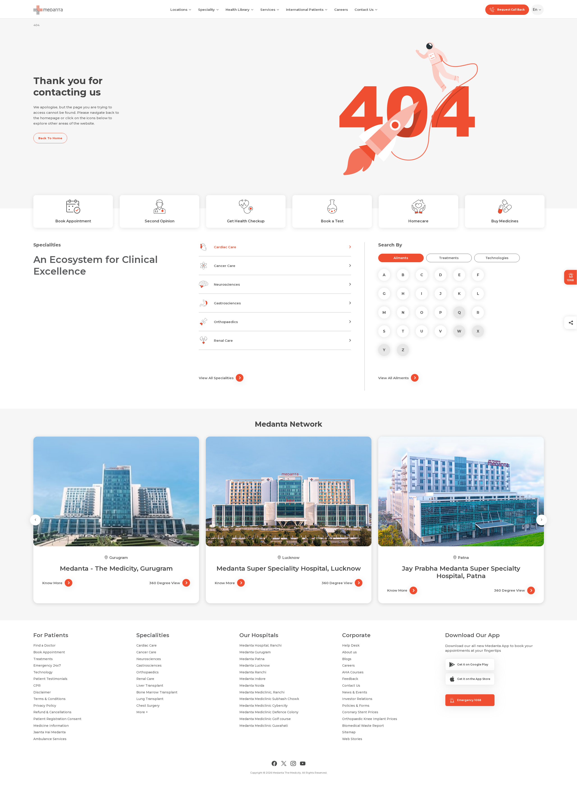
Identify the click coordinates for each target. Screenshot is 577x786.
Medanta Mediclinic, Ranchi (261, 692)
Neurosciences (148, 659)
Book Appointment (49, 652)
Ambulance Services (49, 739)
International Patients (304, 9)
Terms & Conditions (49, 699)
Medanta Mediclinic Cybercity (263, 706)
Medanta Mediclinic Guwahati (263, 726)
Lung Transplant (149, 699)
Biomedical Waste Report (363, 726)
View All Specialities (216, 378)
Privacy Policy (44, 706)
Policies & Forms (355, 706)
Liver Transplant (149, 685)
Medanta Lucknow (254, 665)
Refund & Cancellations (52, 712)
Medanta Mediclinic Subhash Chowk (269, 699)
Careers (341, 9)
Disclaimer (42, 692)
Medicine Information (51, 726)
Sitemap (349, 732)
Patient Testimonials (50, 679)
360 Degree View (164, 583)
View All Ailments (393, 378)
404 (36, 25)
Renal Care (145, 679)
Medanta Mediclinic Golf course (265, 719)
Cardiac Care (146, 645)
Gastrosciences (149, 665)
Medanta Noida (251, 685)
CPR (37, 685)
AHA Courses (353, 672)
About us (349, 652)
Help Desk (350, 645)
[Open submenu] (217, 9)
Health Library (238, 9)
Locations (178, 9)
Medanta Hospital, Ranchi (260, 645)
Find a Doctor (44, 645)
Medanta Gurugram (255, 652)
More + (142, 712)
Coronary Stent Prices (360, 712)
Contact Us (364, 9)
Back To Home (50, 138)
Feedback (350, 679)
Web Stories (352, 739)
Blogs (346, 659)
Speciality (206, 9)
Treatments (449, 258)
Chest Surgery (148, 706)
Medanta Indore (252, 679)
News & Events (354, 692)
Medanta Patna (251, 659)
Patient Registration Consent (57, 719)
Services (267, 9)
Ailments (401, 258)
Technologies (496, 258)
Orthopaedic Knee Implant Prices (369, 719)
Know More (52, 583)
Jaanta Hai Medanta (49, 732)
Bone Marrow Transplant (156, 692)
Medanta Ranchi (252, 672)
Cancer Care (146, 652)
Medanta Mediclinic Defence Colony (268, 712)
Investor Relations (357, 699)
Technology (43, 672)
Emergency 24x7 (47, 665)
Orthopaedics (147, 672)
